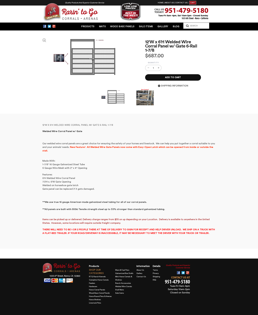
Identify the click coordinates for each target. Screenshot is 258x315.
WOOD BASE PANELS (122, 26)
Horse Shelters (95, 300)
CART (192, 3)
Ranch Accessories (123, 283)
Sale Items (119, 293)
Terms (155, 270)
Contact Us (141, 277)
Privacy (156, 273)
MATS (102, 26)
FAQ (154, 280)
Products (88, 26)
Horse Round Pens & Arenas (100, 296)
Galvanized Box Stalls (124, 273)
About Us (140, 270)
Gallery (139, 273)
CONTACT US (181, 3)
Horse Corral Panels (97, 290)
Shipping (156, 277)
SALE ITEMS (146, 26)
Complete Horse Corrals (99, 280)
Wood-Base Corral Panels (99, 293)
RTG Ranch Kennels (97, 277)
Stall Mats (119, 290)
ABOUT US (169, 3)
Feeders (92, 283)
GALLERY (163, 26)
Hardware (93, 286)
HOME (160, 3)
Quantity (153, 62)
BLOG (176, 26)
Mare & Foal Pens (122, 270)
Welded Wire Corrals (123, 286)
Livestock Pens (95, 303)
